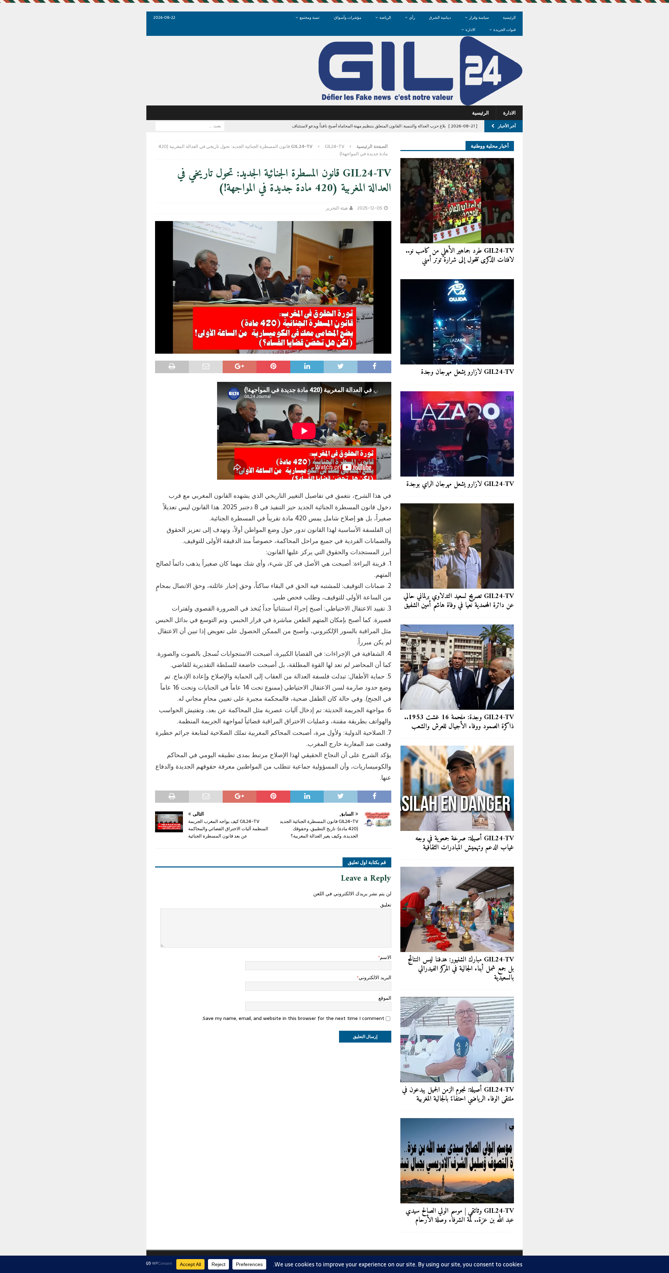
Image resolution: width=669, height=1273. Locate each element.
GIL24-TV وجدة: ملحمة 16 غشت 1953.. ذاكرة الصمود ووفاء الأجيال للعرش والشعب (459, 722)
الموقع (384, 998)
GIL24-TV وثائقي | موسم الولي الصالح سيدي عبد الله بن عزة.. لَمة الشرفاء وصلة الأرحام (460, 1215)
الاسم (385, 957)
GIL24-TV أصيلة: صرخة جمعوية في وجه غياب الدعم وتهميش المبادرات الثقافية (464, 843)
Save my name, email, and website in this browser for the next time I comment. (293, 1018)
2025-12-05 (369, 208)
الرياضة (385, 17)
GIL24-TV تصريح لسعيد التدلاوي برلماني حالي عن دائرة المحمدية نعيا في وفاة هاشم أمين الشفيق (458, 601)
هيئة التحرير (337, 208)
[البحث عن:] (190, 125)
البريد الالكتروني (375, 977)
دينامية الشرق (440, 17)
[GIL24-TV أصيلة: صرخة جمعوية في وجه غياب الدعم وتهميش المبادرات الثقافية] (457, 788)
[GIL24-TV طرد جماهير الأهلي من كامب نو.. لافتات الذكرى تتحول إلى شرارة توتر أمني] (457, 200)
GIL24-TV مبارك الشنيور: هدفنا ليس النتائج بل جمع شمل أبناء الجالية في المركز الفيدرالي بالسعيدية (461, 969)
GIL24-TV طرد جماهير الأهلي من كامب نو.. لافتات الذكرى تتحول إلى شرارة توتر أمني (460, 255)
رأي (412, 17)
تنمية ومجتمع (310, 17)
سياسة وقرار (479, 17)
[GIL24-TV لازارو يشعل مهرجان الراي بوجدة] (457, 434)
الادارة (470, 29)
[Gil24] (334, 101)
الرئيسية (509, 17)
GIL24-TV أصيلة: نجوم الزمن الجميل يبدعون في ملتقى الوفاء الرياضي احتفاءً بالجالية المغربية (458, 1094)
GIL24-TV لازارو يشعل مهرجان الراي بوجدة (460, 484)
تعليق (385, 905)
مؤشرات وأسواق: (347, 17)
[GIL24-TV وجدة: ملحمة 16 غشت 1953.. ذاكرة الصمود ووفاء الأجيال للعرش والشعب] (457, 667)
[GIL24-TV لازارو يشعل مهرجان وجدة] (457, 321)
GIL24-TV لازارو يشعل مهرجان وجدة (467, 372)
